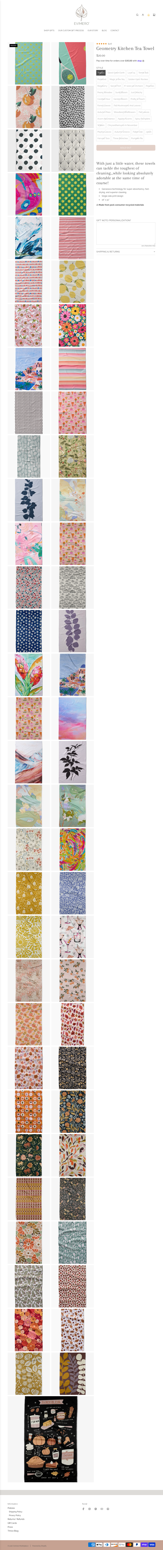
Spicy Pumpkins (142, 119)
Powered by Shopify (39, 1546)
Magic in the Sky (117, 79)
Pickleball (101, 79)
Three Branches (120, 138)
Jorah (148, 132)
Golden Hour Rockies (138, 79)
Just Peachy (136, 92)
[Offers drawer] (148, 15)
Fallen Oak (138, 132)
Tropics (100, 73)
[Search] (137, 15)
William (100, 125)
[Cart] (154, 15)
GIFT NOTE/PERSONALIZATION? (113, 220)
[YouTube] (102, 1509)
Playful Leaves (104, 132)
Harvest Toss (103, 138)
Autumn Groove (122, 132)
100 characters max (148, 246)
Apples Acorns (125, 119)
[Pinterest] (95, 1509)
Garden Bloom (120, 99)
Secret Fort (116, 86)
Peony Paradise (104, 92)
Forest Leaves (104, 105)
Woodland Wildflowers (124, 112)
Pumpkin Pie (137, 138)
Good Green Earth (116, 73)
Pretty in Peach (138, 99)
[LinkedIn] (108, 1509)
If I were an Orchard (133, 86)
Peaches (150, 86)
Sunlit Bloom (121, 92)
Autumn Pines (104, 112)
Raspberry (102, 86)
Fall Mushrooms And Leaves (127, 105)
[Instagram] (89, 1509)
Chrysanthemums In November (122, 125)
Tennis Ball (143, 73)
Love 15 (131, 73)
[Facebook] (83, 1509)
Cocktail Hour (103, 99)
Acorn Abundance (106, 119)
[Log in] (143, 15)
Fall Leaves (144, 112)
